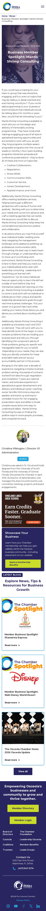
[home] (11, 6)
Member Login (23, 820)
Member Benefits (29, 844)
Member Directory (23, 808)
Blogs (12, 16)
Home (5, 16)
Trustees (8, 850)
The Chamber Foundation (27, 833)
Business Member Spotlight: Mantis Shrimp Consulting (22, 20)
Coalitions (8, 844)
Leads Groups (27, 850)
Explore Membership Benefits (20, 563)
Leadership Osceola (30, 839)
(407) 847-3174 (26, 868)
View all (23, 771)
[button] (41, 7)
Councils (7, 839)
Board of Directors (8, 833)
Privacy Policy (23, 900)
